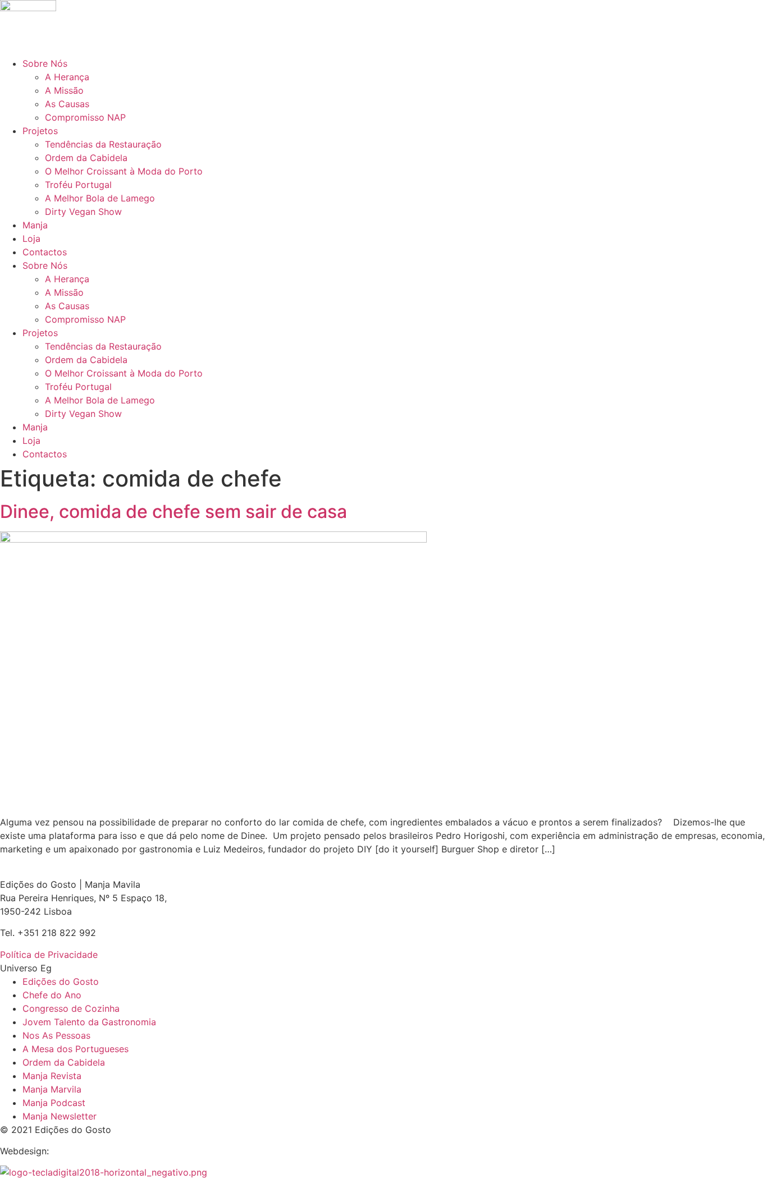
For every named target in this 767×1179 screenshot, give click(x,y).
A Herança (67, 76)
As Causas (67, 103)
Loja (31, 238)
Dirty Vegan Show (83, 211)
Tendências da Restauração (103, 144)
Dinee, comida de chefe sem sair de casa (173, 511)
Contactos (44, 252)
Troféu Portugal (78, 184)
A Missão (64, 90)
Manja (35, 225)
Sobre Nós (44, 63)
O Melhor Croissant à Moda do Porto (124, 171)
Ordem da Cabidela (86, 157)
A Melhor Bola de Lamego (100, 198)
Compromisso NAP (85, 117)
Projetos (40, 130)
